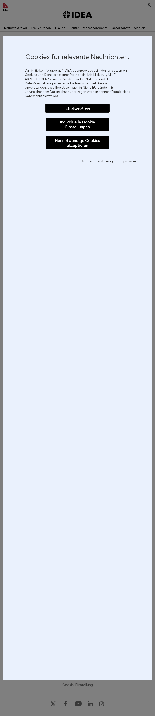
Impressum (128, 161)
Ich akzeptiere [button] (77, 108)
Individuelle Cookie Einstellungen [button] (77, 124)
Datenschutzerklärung (96, 161)
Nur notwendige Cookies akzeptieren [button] (77, 143)
